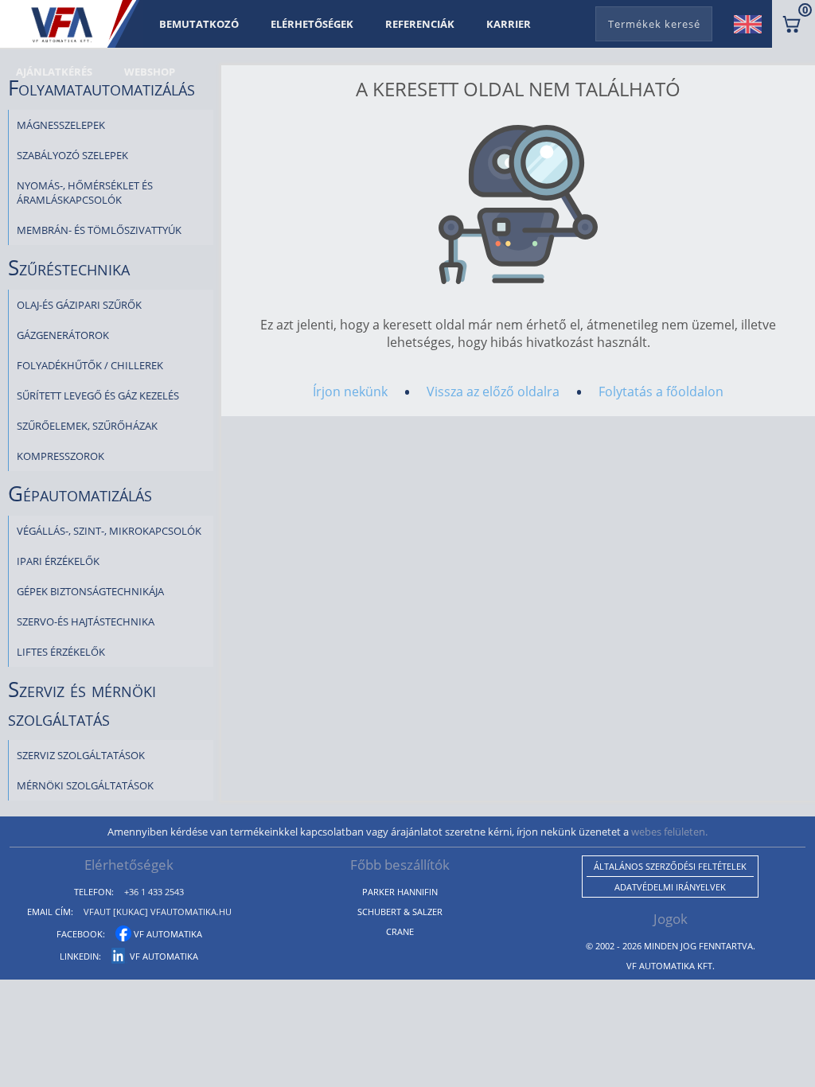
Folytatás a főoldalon (661, 391)
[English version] (753, 24)
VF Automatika (166, 934)
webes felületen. (669, 831)
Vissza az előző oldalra (493, 391)
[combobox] (653, 20)
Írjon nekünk (350, 391)
